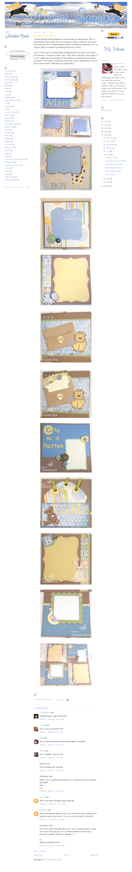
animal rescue (10, 77)
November (110, 138)
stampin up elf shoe (12, 165)
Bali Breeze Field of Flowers (116, 161)
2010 (106, 132)
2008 (106, 186)
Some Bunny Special (113, 171)
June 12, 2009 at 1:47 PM (52, 820)
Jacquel (42, 725)
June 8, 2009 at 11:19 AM (52, 770)
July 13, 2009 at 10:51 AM (52, 846)
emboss (8, 118)
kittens (7, 136)
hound (7, 130)
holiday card (9, 127)
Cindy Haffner (45, 712)
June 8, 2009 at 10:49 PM (52, 791)
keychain (8, 133)
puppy (7, 153)
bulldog (8, 86)
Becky (42, 751)
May (108, 179)
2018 (106, 122)
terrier (7, 171)
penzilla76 (43, 810)
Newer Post (38, 855)
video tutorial (10, 177)
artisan (7, 83)
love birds (9, 144)
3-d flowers (9, 71)
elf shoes (8, 115)
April (108, 182)
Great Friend (110, 174)
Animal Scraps (106, 110)
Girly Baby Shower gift (114, 164)
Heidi (41, 738)
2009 (106, 135)
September (110, 145)
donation (8, 106)
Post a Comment (40, 851)
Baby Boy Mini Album (114, 168)
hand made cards (11, 124)
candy (7, 92)
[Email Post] (67, 699)
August (109, 148)
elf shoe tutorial (11, 112)
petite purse (9, 147)
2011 (106, 128)
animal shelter (10, 80)
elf (6, 109)
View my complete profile (112, 100)
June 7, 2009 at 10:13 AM (52, 719)
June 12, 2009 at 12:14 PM (52, 804)
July (108, 151)
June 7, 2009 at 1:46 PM (51, 745)
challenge (8, 97)
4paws (7, 74)
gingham (8, 121)
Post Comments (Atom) (53, 860)
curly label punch (11, 100)
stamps (8, 168)
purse (7, 156)
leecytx (42, 797)
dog (6, 103)
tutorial (7, 174)
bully (7, 89)
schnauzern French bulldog (15, 159)
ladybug (8, 142)
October (109, 141)
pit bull (7, 150)
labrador (8, 139)
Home (66, 855)
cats (7, 95)
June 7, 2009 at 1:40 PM (51, 732)
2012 (106, 125)
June (108, 155)
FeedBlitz (22, 59)
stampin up (9, 162)
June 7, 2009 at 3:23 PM (51, 758)
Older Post (94, 855)
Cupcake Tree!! (111, 158)
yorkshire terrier (11, 180)
